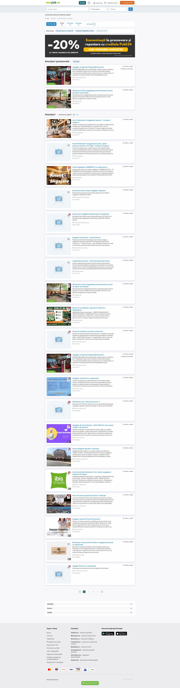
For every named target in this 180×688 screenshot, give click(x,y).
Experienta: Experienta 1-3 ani (84, 31)
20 (74, 115)
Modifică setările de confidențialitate (54, 658)
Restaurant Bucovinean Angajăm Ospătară (89, 191)
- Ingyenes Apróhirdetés (80, 656)
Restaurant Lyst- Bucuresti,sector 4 (86, 402)
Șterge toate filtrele (102, 31)
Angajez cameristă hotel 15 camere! (86, 519)
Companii (78, 24)
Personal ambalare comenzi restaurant (87, 331)
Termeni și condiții (53, 648)
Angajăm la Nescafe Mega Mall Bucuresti (88, 67)
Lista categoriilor (53, 651)
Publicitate (50, 639)
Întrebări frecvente (53, 642)
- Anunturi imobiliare (82, 639)
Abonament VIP (52, 645)
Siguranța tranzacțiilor (54, 654)
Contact (49, 636)
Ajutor (49, 633)
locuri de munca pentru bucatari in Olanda (89, 495)
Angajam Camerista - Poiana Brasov (86, 237)
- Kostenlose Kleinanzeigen (84, 660)
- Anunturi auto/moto (83, 636)
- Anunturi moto (81, 647)
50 (77, 115)
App (83, 3)
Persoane (70, 24)
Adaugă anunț (128, 3)
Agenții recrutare (113, 3)
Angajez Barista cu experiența (84, 566)
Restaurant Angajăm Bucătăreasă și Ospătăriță (90, 214)
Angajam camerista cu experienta (85, 378)
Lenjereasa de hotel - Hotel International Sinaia (91, 261)
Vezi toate (76, 61)
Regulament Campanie (55, 662)
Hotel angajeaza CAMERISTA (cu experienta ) (89, 167)
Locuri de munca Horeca (64, 31)
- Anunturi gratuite (81, 633)
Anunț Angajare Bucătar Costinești (85, 449)
